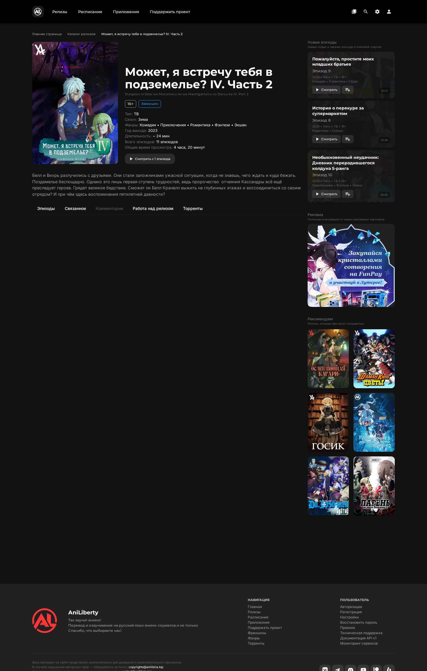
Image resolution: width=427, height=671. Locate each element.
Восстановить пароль (358, 622)
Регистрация (351, 612)
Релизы (254, 612)
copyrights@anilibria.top (146, 667)
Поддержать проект (265, 627)
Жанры (254, 638)
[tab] (46, 208)
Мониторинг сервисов (359, 643)
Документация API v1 (358, 638)
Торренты (256, 643)
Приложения (259, 622)
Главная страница (47, 34)
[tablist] (167, 208)
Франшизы (257, 633)
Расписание (258, 617)
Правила (347, 627)
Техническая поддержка (361, 633)
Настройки (349, 617)
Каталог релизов (81, 34)
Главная (255, 607)
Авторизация (351, 607)
